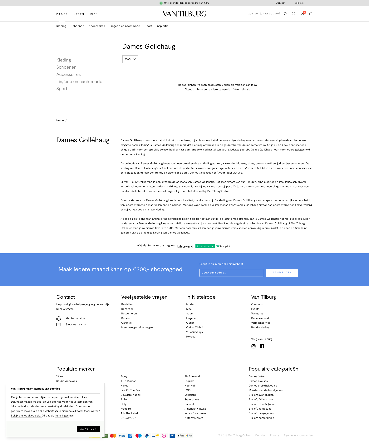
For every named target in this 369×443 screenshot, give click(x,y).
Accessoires (97, 26)
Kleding (61, 26)
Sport (148, 26)
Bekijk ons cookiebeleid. (26, 416)
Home (60, 120)
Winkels (299, 3)
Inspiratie (162, 26)
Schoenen (77, 26)
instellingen (62, 416)
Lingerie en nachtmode (125, 26)
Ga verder (88, 429)
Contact (280, 3)
